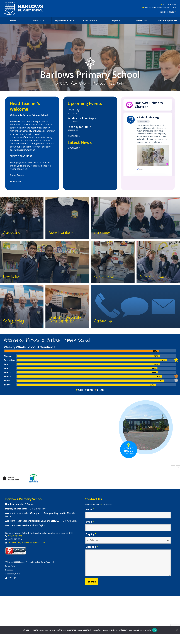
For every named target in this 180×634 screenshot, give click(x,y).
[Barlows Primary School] (23, 8)
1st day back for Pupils (82, 118)
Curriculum (89, 20)
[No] (176, 630)
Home (13, 20)
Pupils (115, 20)
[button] (178, 467)
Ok (154, 630)
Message (91, 547)
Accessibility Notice (12, 574)
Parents (140, 20)
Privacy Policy (10, 566)
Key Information (64, 20)
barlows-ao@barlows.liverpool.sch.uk (160, 7)
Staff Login (12, 578)
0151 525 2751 (169, 4)
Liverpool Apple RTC (167, 20)
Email (89, 521)
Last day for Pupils (79, 127)
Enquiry (90, 534)
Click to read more (21, 156)
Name (89, 509)
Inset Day (73, 110)
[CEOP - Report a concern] (17, 550)
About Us (38, 20)
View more (74, 136)
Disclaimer (9, 570)
